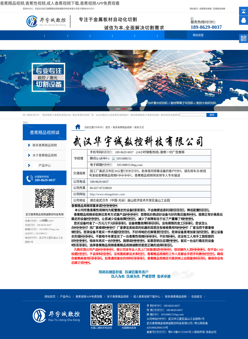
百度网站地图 (219, 9)
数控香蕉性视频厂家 (83, 115)
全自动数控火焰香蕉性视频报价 (112, 115)
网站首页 (194, 9)
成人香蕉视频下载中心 (146, 296)
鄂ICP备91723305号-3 (181, 332)
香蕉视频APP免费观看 (89, 296)
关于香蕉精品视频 (79, 44)
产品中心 (34, 44)
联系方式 (139, 127)
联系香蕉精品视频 (124, 44)
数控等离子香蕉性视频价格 (56, 115)
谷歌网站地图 (205, 9)
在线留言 (146, 44)
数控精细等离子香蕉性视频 (145, 115)
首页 (107, 127)
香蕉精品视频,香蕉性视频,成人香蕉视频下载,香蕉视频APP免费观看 (60, 3)
